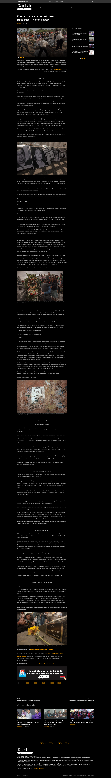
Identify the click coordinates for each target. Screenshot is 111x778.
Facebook (45, 743)
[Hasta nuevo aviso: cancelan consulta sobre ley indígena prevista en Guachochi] (91, 46)
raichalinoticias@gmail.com (39, 768)
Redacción (21, 57)
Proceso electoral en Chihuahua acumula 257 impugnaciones (81, 700)
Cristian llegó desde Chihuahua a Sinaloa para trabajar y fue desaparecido (80, 52)
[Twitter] (93, 7)
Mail (62, 743)
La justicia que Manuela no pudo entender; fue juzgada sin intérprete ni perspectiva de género (79, 33)
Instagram (54, 743)
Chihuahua (20, 726)
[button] (93, 1)
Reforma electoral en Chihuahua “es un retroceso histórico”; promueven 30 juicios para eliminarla (79, 39)
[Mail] (59, 744)
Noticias (19, 23)
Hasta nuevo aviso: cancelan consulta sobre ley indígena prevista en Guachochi (80, 45)
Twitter (69, 743)
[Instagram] (90, 7)
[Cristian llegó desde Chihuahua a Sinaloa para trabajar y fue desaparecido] (91, 52)
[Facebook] (87, 7)
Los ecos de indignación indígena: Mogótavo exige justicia (41, 664)
